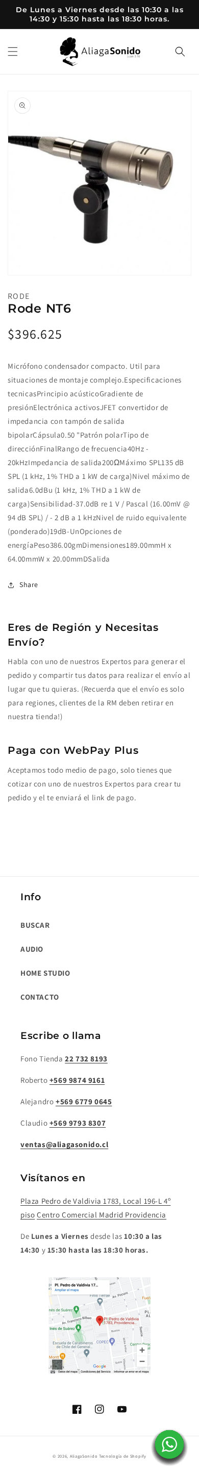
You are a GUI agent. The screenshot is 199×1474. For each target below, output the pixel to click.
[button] (13, 51)
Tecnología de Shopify (122, 1456)
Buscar (35, 925)
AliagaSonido (83, 1456)
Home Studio (45, 973)
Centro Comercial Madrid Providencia (101, 1214)
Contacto (39, 997)
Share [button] (28, 584)
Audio (31, 949)
